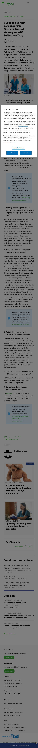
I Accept (26, 152)
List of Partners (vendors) (9, 142)
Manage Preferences (18, 147)
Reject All (12, 152)
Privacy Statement (23, 126)
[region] (19, 131)
